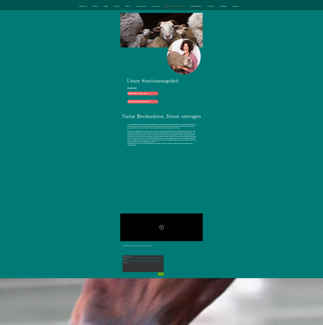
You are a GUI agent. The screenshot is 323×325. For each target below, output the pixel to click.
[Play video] (161, 227)
